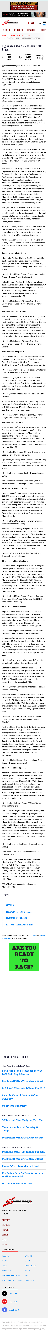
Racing (5, 1256)
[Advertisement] (24, 1013)
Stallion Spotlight (12, 1280)
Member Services (11, 1275)
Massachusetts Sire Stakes (19, 911)
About (28, 1275)
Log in (34, 935)
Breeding (10, 905)
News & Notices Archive (20, 35)
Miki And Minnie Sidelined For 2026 (23, 1088)
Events (28, 1256)
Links (27, 1261)
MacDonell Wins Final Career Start (22, 1081)
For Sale (6, 1270)
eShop (43, 29)
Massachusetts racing (16, 918)
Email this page (9, 57)
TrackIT (31, 29)
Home (5, 1244)
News (4, 35)
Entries (6, 29)
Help (27, 1270)
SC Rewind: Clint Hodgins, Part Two (23, 1120)
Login (32, 23)
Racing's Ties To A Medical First (20, 1165)
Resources (30, 1265)
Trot (4, 1265)
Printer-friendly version (28, 57)
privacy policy (39, 1329)
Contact (29, 1280)
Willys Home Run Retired (17, 1183)
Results (18, 29)
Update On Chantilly (14, 1105)
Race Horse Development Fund (20, 924)
